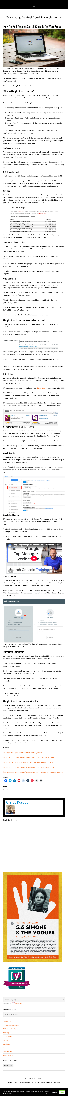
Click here (7, 315)
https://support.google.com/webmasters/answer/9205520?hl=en (28, 757)
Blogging (6, 1040)
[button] (34, 48)
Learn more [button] (47, 1092)
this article (41, 388)
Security (6, 1033)
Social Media (7, 1036)
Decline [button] (54, 1092)
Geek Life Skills (8, 1055)
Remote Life (7, 1051)
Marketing (6, 1044)
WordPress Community (11, 1025)
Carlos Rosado (17, 802)
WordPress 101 (8, 1021)
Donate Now (8, 1065)
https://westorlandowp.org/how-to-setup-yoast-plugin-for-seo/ (28, 762)
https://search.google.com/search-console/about (22, 753)
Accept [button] (62, 1092)
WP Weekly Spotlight (10, 1029)
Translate (18, 1004)
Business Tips (7, 1048)
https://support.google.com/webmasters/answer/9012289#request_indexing (33, 772)
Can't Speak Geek (34, 3)
